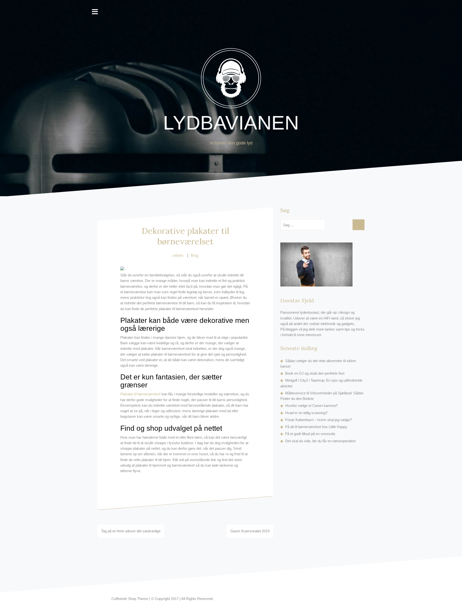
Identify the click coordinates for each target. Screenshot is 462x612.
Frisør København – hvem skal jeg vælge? (318, 420)
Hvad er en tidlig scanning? (306, 413)
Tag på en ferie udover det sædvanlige (130, 531)
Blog (194, 255)
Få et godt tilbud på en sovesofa (310, 434)
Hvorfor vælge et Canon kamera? (311, 406)
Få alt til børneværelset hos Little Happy (316, 427)
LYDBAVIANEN (231, 123)
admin (178, 255)
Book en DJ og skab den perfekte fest (314, 373)
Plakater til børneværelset (140, 394)
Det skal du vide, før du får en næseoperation (320, 441)
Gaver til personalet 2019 (250, 531)
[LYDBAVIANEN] (231, 80)
